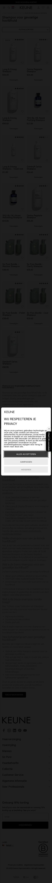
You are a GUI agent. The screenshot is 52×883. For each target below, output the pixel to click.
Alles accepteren (26, 454)
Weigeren (26, 469)
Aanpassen (26, 461)
